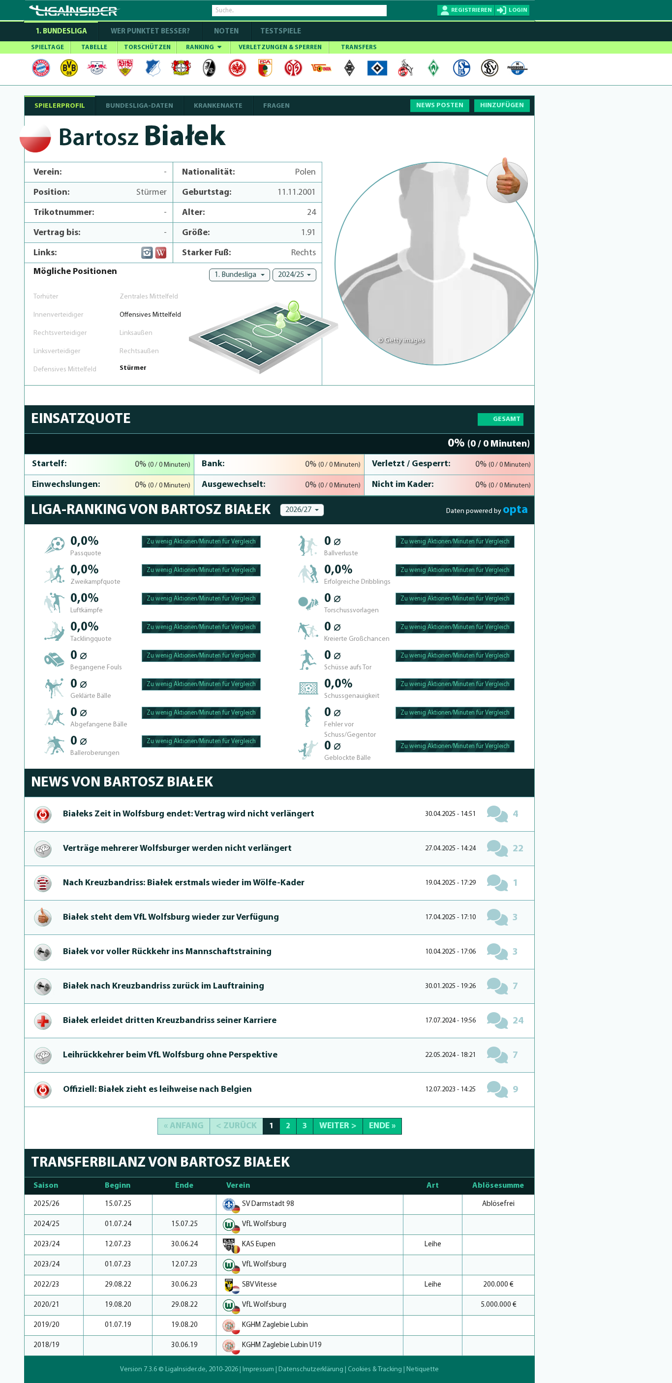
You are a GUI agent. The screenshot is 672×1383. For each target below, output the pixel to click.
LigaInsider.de (185, 1369)
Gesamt (506, 419)
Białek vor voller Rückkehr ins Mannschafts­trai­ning (167, 952)
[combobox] (239, 275)
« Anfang (184, 1126)
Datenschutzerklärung (310, 1369)
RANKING (200, 47)
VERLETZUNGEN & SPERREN (280, 47)
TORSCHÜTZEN (147, 47)
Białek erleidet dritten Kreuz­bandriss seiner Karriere (169, 1021)
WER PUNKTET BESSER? (150, 31)
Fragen (276, 106)
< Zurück (236, 1126)
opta (515, 510)
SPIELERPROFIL (59, 106)
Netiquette (422, 1369)
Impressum (258, 1369)
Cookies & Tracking (375, 1369)
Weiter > (338, 1126)
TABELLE (94, 47)
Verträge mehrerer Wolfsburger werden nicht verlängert (177, 848)
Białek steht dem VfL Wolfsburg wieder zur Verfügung (171, 917)
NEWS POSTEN (439, 105)
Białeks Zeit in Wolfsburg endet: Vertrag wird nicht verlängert (188, 814)
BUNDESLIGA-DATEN (139, 106)
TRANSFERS (359, 47)
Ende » (382, 1126)
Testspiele (280, 31)
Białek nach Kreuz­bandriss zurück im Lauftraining (163, 986)
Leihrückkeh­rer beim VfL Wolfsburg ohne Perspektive (170, 1055)
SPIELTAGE (47, 47)
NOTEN (226, 31)
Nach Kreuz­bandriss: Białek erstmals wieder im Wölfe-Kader (184, 883)
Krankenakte (218, 106)
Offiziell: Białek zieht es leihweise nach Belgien (157, 1089)
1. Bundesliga (61, 31)
